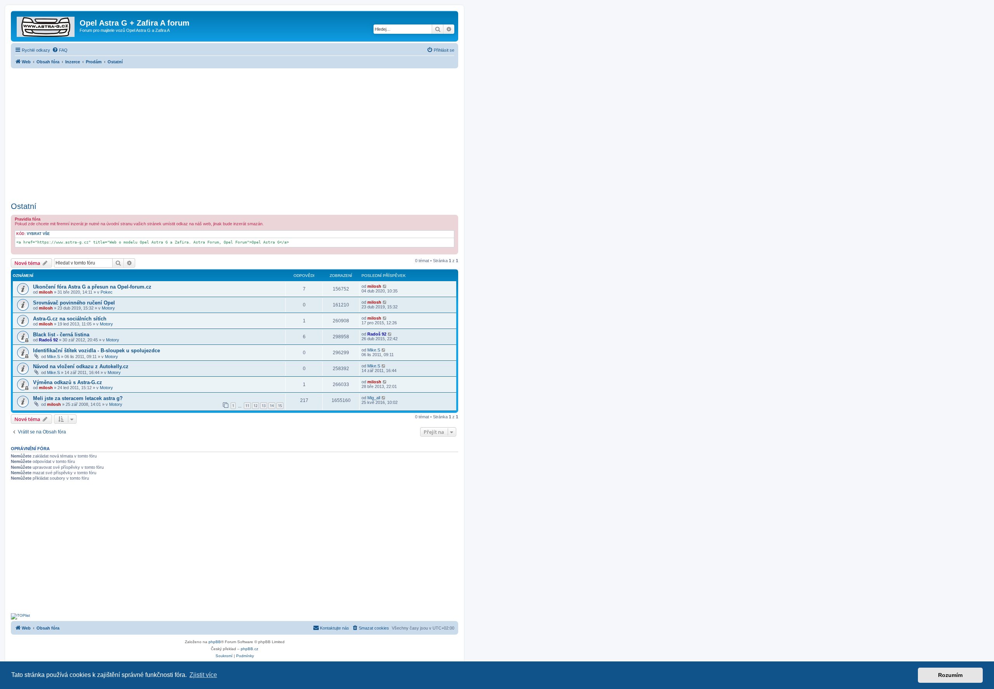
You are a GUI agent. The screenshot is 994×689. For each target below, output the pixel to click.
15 (280, 405)
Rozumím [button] (950, 675)
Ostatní (23, 206)
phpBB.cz (249, 649)
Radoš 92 (48, 340)
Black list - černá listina (61, 335)
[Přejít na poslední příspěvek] (385, 286)
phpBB (215, 642)
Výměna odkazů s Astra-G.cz (67, 382)
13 (264, 405)
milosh (46, 292)
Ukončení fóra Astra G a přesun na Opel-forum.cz (92, 287)
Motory (108, 308)
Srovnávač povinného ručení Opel (74, 303)
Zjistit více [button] (203, 675)
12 (255, 405)
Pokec (107, 292)
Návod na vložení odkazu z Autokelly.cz (81, 366)
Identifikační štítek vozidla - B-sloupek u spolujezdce (96, 350)
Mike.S (53, 356)
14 (272, 405)
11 (247, 405)
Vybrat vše (38, 234)
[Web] (46, 25)
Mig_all (373, 397)
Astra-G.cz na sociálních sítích (69, 319)
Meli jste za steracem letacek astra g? (78, 398)
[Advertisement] (234, 132)
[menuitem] (60, 50)
